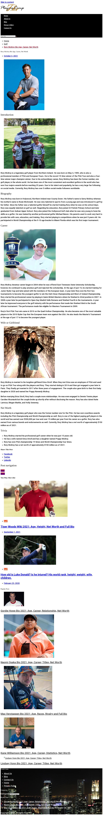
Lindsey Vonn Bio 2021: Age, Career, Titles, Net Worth (31, 763)
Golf (6, 521)
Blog (5, 22)
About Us (7, 19)
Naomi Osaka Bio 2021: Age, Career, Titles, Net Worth (31, 662)
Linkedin (7, 460)
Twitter (7, 457)
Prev (3, 471)
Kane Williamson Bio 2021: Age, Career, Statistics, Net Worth (35, 753)
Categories (5, 794)
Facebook (8, 454)
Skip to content (7, 2)
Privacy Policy (9, 25)
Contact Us (8, 28)
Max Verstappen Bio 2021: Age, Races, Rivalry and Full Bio (34, 713)
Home (6, 16)
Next (3, 474)
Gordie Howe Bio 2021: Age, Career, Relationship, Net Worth (35, 610)
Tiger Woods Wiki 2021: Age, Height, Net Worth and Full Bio (37, 526)
